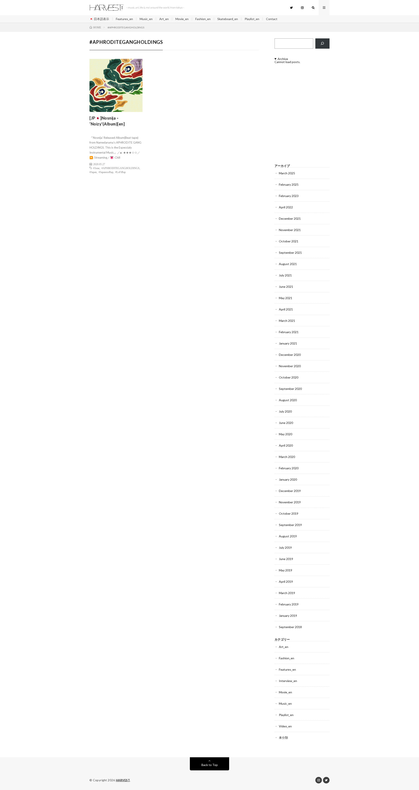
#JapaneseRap (106, 172)
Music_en (146, 19)
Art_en (164, 19)
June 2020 (286, 423)
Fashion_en (203, 19)
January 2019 (288, 615)
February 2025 (289, 184)
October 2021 (288, 241)
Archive (283, 58)
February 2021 (289, 332)
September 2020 (290, 389)
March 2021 (287, 320)
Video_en (285, 726)
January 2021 (288, 343)
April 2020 (286, 445)
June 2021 (286, 286)
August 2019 (288, 536)
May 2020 (285, 434)
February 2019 (289, 604)
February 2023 (289, 196)
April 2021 (286, 309)
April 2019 (286, 581)
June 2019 (286, 559)
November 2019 (290, 502)
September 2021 (290, 252)
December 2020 (290, 354)
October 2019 (288, 513)
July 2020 (285, 411)
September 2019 (290, 525)
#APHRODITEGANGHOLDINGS (120, 168)
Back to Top (209, 765)
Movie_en (182, 19)
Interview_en (288, 681)
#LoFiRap (120, 172)
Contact (271, 19)
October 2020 (288, 377)
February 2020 (289, 468)
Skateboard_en (227, 19)
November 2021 (290, 230)
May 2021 (285, 298)
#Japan (93, 172)
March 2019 (287, 593)
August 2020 (288, 400)
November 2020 (290, 366)
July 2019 (285, 547)
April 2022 (286, 207)
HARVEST (123, 780)
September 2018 (290, 627)
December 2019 (290, 491)
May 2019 (285, 570)
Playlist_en (252, 19)
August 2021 (288, 264)
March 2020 (287, 457)
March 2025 (287, 173)
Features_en (124, 19)
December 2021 (290, 218)
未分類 (283, 737)
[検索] (322, 43)
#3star (96, 168)
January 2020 (288, 479)
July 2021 (285, 275)
